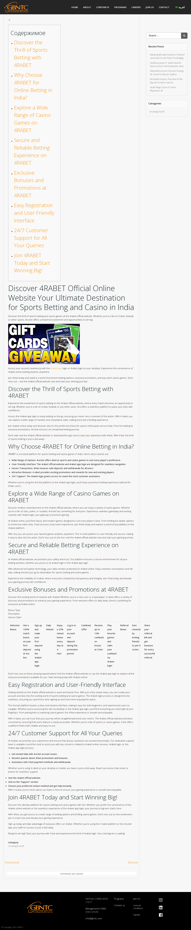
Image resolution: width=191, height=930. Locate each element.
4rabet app (56, 368)
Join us (150, 7)
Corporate (102, 7)
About (87, 7)
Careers (136, 7)
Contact (164, 7)
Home (74, 7)
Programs (120, 7)
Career (136, 914)
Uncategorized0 (16, 845)
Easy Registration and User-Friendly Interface (34, 213)
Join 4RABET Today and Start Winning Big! (32, 263)
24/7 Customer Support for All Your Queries (31, 238)
